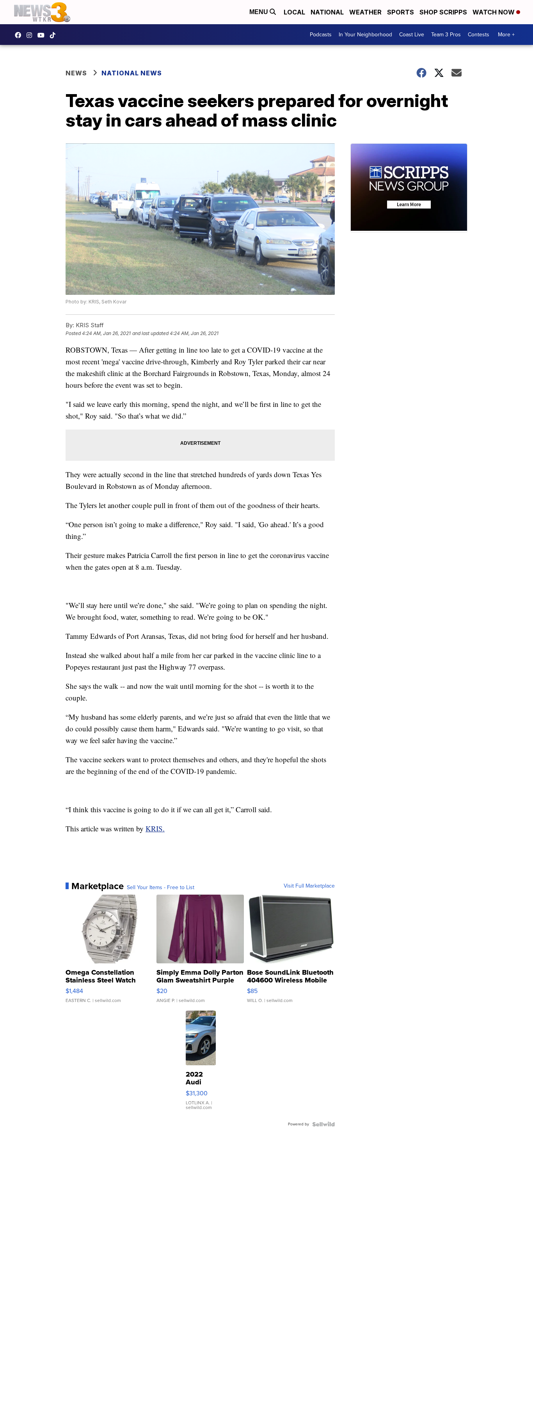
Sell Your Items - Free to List (160, 887)
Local (294, 12)
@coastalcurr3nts (54, 35)
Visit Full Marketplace (309, 886)
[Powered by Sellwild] (323, 1124)
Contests (478, 34)
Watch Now (494, 12)
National (327, 12)
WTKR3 (20, 35)
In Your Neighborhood (365, 34)
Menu (259, 12)
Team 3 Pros (446, 34)
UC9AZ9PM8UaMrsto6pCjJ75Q (42, 35)
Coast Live (411, 34)
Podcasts (321, 34)
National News (131, 73)
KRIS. (155, 828)
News (76, 73)
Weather (365, 12)
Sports (400, 12)
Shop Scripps (443, 12)
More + (506, 34)
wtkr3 (31, 35)
